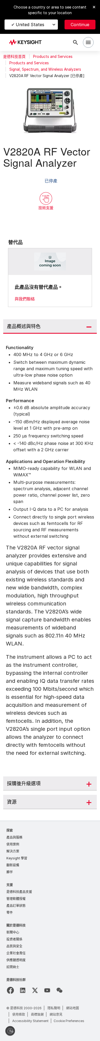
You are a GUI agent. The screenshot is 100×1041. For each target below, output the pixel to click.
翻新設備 (12, 865)
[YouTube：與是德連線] (47, 990)
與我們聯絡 (25, 298)
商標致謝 (37, 1014)
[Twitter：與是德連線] (35, 990)
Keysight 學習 (16, 858)
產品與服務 (14, 837)
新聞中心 (12, 932)
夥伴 (9, 872)
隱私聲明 (53, 1008)
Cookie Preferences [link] (69, 1021)
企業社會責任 (16, 953)
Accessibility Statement (30, 1021)
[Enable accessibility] (10, 1031)
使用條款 (18, 1014)
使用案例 (12, 844)
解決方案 (12, 851)
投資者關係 (14, 939)
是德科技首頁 (14, 56)
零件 (9, 913)
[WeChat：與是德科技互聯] (59, 990)
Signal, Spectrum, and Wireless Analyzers (45, 69)
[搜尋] (75, 42)
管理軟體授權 (16, 899)
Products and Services (53, 56)
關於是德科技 (16, 925)
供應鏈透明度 (16, 960)
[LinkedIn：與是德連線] (23, 990)
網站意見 (56, 1014)
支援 (9, 885)
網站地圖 (72, 1008)
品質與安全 (14, 946)
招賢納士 (12, 967)
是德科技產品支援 (19, 892)
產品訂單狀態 (16, 906)
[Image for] (50, 261)
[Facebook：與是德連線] (10, 990)
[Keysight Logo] (27, 42)
